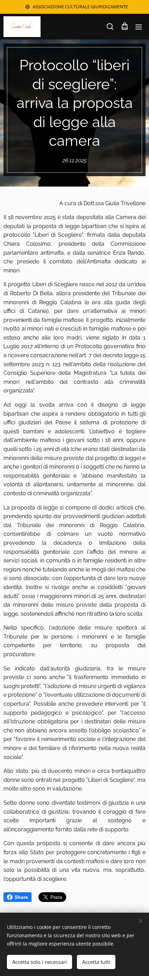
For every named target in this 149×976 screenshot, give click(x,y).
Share (21, 897)
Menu (139, 27)
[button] (110, 26)
